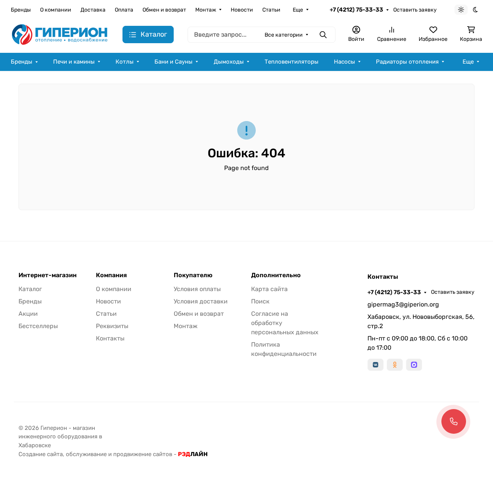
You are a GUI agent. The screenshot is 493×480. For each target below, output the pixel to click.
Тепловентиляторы (292, 61)
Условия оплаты (197, 289)
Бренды (21, 10)
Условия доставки (201, 301)
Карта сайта (269, 289)
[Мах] (414, 365)
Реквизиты (112, 326)
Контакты (110, 338)
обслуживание (86, 454)
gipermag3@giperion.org (403, 304)
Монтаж (205, 10)
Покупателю (193, 275)
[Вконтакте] (375, 365)
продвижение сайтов (142, 454)
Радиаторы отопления (407, 61)
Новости (242, 10)
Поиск (260, 301)
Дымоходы (229, 61)
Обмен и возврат (164, 10)
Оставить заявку (415, 10)
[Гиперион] (60, 34)
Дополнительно (276, 275)
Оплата (124, 10)
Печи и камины (74, 61)
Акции (28, 313)
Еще (298, 10)
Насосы (344, 61)
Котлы (125, 61)
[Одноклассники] (395, 365)
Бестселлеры (38, 326)
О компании (55, 10)
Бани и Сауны (173, 61)
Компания (111, 275)
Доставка (93, 10)
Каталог (30, 289)
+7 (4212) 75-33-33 (356, 9)
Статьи (271, 10)
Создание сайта (40, 454)
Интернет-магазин (47, 275)
